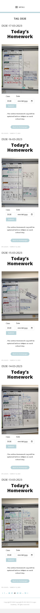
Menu (22, 7)
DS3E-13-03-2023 (12, 479)
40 (9, 593)
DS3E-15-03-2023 (12, 252)
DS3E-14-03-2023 (12, 366)
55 (25, 593)
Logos (6, 133)
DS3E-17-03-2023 (12, 25)
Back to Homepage (20, 127)
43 (17, 593)
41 (12, 593)
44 (20, 593)
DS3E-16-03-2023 (12, 139)
